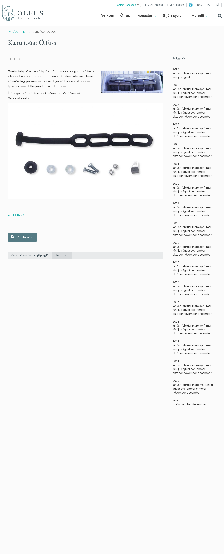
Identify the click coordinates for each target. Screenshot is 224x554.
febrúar (186, 73)
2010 (176, 381)
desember (205, 97)
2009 (176, 400)
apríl (202, 73)
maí (208, 73)
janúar (177, 73)
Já (57, 255)
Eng (199, 4)
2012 (176, 341)
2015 (176, 282)
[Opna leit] (218, 15)
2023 (176, 124)
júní (175, 77)
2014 (176, 302)
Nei (66, 255)
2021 (176, 164)
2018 (176, 223)
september (198, 93)
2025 (176, 85)
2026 (176, 69)
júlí (180, 77)
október (178, 97)
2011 (176, 361)
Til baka (18, 215)
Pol (209, 4)
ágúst (186, 77)
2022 (176, 144)
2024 (176, 105)
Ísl (217, 4)
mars (195, 73)
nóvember (191, 97)
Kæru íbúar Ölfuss (44, 32)
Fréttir (25, 32)
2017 (176, 243)
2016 (176, 262)
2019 (176, 203)
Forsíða (13, 32)
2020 (176, 183)
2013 (176, 321)
